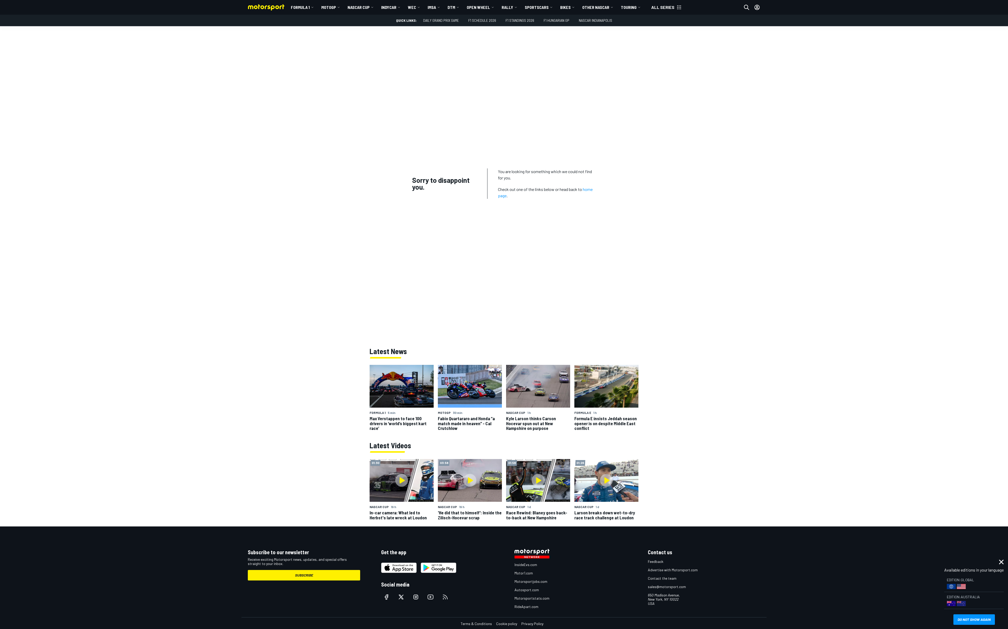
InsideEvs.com (525, 564)
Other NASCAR (595, 7)
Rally (507, 7)
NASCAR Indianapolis (595, 20)
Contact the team (662, 578)
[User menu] (757, 7)
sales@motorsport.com (667, 586)
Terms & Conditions (476, 623)
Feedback (655, 561)
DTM (451, 7)
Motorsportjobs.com (530, 581)
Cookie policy (506, 623)
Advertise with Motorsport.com (673, 570)
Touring (629, 7)
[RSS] (445, 597)
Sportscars (537, 7)
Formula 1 (300, 7)
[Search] (746, 7)
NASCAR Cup (359, 7)
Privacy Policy (532, 623)
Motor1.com (523, 573)
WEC (412, 7)
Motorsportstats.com (531, 598)
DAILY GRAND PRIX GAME (441, 20)
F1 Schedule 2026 (482, 20)
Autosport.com (526, 590)
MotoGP (328, 7)
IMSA (432, 7)
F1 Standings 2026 (520, 20)
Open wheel (478, 7)
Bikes (565, 7)
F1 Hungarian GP (556, 20)
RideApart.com (526, 606)
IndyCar (388, 7)
